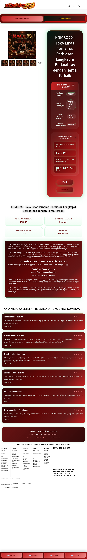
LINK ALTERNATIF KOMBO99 (59, 444)
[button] (74, 6)
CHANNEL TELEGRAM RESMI (36, 461)
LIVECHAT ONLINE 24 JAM (37, 458)
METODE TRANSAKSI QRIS (15, 461)
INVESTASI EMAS (15, 458)
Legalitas (23, 483)
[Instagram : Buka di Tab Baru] (17, 540)
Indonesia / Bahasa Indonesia (5, 484)
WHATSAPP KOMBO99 (35, 464)
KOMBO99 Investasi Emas (4, 456)
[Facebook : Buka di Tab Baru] (17, 505)
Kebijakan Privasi (15, 483)
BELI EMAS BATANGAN (14, 454)
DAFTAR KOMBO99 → (24, 444)
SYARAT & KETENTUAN (25, 466)
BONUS (13, 555)
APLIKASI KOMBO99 (36, 466)
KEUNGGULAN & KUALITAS (47, 457)
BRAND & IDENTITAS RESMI (64, 476)
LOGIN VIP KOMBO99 (37, 453)
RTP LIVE (77, 555)
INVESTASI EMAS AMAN (26, 469)
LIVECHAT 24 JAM (26, 453)
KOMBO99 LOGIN (4, 458)
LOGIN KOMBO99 (64, 19)
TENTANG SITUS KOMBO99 (63, 469)
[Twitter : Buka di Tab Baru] (17, 523)
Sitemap (29, 483)
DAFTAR (64, 189)
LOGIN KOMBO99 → (41, 444)
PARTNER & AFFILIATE (61, 474)
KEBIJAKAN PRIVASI (26, 463)
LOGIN (65, 182)
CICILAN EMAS (14, 465)
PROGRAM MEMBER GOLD (15, 468)
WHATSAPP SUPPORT (25, 459)
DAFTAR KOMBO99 (22, 19)
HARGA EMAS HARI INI (26, 456)
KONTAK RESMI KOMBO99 (46, 463)
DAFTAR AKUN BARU (37, 455)
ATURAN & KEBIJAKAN (46, 460)
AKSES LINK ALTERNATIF (46, 454)
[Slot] (7, 5)
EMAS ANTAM (14, 463)
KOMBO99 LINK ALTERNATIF (4, 463)
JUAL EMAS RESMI (15, 456)
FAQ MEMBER (25, 461)
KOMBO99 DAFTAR (4, 460)
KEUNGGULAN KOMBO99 (63, 471)
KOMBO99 (3, 453)
